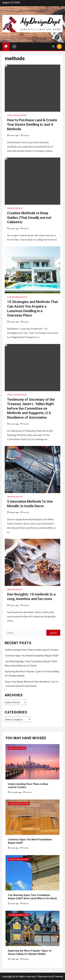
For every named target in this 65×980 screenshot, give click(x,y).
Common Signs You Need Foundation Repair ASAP (32, 655)
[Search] (53, 46)
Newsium (43, 976)
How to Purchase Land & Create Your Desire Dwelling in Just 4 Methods (32, 124)
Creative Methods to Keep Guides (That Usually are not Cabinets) (29, 217)
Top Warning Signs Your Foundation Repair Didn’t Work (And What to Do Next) (32, 897)
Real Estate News (17, 748)
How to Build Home (17, 115)
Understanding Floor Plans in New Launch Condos (31, 649)
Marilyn (26, 135)
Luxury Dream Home (17, 297)
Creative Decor (14, 208)
